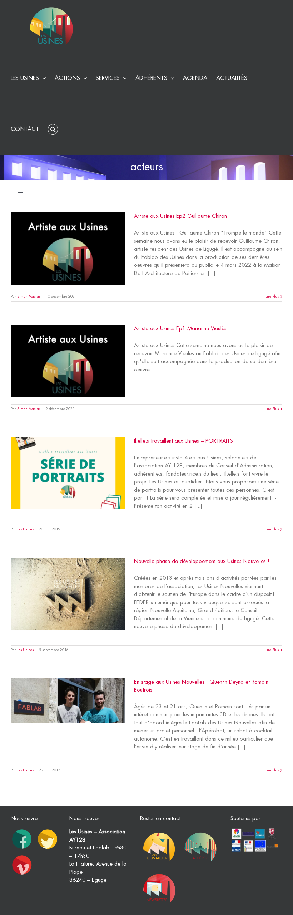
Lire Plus (272, 296)
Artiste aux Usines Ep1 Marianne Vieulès (180, 328)
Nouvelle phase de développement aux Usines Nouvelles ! (201, 561)
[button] (53, 128)
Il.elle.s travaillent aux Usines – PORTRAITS (183, 441)
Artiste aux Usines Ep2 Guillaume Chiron (180, 216)
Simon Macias (28, 296)
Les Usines (25, 529)
